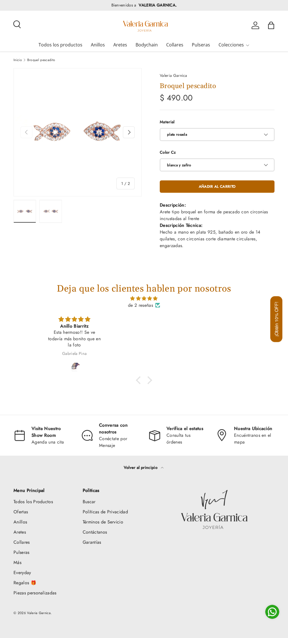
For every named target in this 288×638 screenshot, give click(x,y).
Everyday (22, 572)
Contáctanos (95, 532)
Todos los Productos (33, 501)
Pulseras (201, 45)
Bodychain (147, 45)
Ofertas (21, 512)
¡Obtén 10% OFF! (276, 319)
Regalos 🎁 (25, 582)
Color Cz (168, 152)
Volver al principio (141, 467)
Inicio (18, 60)
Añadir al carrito (217, 186)
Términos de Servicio (103, 522)
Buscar (89, 501)
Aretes (120, 45)
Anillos (98, 45)
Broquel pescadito (41, 60)
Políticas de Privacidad (105, 512)
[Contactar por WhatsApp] (272, 612)
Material (167, 122)
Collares (174, 45)
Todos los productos (60, 45)
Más (17, 562)
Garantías (92, 542)
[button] (271, 25)
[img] (144, 298)
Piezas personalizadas (35, 593)
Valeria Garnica (173, 75)
